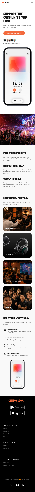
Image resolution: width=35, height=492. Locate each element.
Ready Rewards (8, 434)
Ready (5, 428)
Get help (6, 462)
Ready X (6, 431)
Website (6, 437)
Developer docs (8, 465)
